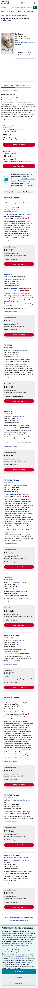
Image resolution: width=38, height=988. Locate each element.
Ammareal (13, 288)
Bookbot (13, 494)
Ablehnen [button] (19, 977)
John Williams (25, 179)
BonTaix (13, 811)
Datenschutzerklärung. (14, 968)
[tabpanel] (18, 107)
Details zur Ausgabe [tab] (10, 90)
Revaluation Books (16, 649)
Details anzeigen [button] (8, 120)
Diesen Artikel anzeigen (9, 131)
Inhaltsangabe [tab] (8, 85)
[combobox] (22, 7)
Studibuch (13, 871)
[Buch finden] (35, 7)
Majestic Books (15, 591)
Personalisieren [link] (19, 983)
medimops (13, 359)
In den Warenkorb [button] (19, 145)
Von (20, 53)
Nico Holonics (23, 181)
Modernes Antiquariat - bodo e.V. (21, 214)
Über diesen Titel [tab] (22, 85)
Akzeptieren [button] (19, 972)
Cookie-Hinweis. (21, 962)
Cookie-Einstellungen (17, 958)
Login (29, 3)
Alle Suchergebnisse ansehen (19, 920)
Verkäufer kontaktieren (10, 241)
